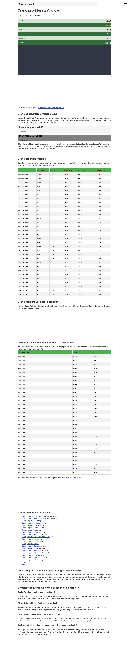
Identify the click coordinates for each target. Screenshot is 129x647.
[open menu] (125, 4)
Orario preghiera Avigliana (31, 523)
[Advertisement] (64, 60)
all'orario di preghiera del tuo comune (51, 107)
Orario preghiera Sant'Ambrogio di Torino (36, 518)
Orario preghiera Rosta (30, 555)
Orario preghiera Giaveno (31, 520)
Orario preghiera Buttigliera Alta (33, 546)
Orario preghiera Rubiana (31, 548)
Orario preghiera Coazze (30, 525)
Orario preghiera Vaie (29, 530)
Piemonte (22, 4)
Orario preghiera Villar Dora (31, 534)
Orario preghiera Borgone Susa (33, 550)
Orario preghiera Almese (30, 539)
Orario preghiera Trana (30, 541)
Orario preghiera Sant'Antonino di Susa (36, 537)
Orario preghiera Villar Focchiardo (34, 553)
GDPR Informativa (24, 644)
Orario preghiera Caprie (30, 527)
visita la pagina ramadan (74, 477)
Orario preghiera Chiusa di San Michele (36, 516)
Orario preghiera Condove (31, 532)
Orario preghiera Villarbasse (32, 560)
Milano (24, 564)
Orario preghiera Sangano (31, 557)
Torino (24, 562)
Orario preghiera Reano (30, 544)
